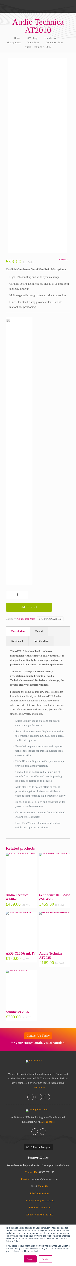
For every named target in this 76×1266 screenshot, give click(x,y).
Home (17, 38)
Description (18, 631)
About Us (42, 1186)
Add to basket (29, 607)
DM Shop (32, 38)
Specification (41, 641)
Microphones (14, 42)
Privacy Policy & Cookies (39, 1200)
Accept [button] (30, 1258)
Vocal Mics (33, 42)
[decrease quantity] (10, 594)
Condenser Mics (54, 42)
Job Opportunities (39, 1193)
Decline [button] (45, 1258)
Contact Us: (31, 1172)
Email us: (26, 1179)
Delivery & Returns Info (39, 1214)
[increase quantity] (25, 594)
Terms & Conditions (40, 1207)
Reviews (17, 641)
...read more (38, 1087)
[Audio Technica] (19, 451)
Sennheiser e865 (17, 1012)
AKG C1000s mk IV (21, 953)
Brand (39, 631)
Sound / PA (50, 38)
